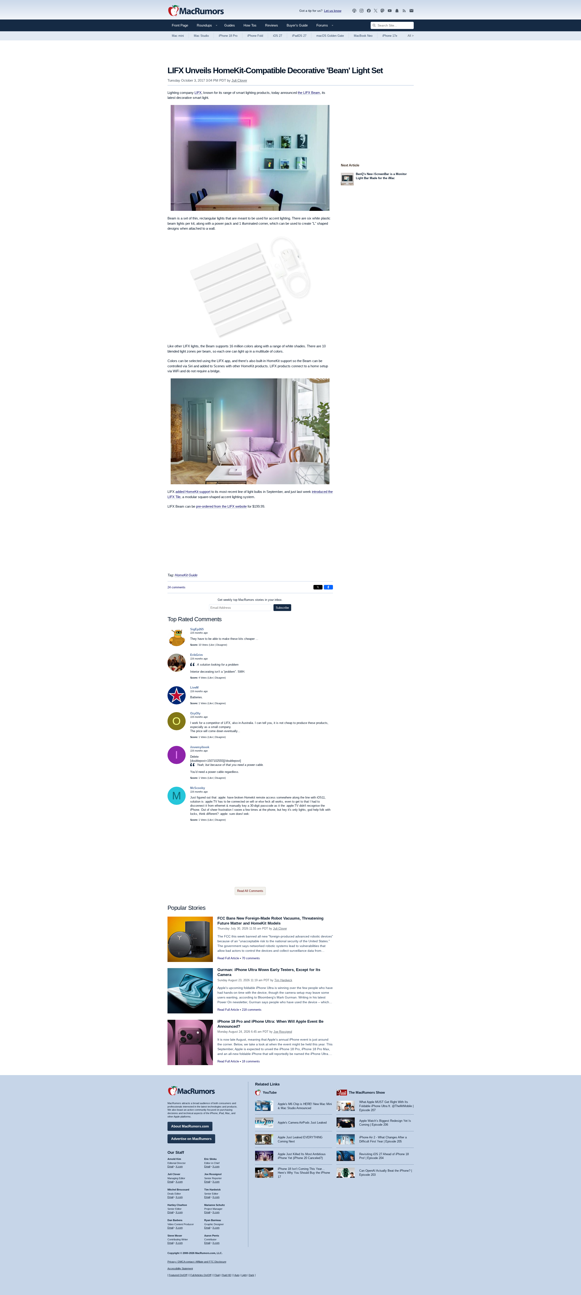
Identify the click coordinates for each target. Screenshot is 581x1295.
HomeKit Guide (186, 575)
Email (170, 1166)
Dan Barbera (174, 1220)
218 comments (251, 1009)
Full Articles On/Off (200, 1275)
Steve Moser (174, 1235)
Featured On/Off (178, 1275)
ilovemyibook (199, 747)
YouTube (270, 1092)
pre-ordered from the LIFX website (221, 506)
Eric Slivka (210, 1159)
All (411, 35)
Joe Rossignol (282, 1031)
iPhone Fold (255, 35)
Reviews (271, 25)
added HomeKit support (192, 492)
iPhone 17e (389, 35)
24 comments (176, 587)
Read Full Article (228, 958)
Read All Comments (250, 891)
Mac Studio (201, 35)
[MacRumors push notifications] (397, 10)
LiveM (194, 687)
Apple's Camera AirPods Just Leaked (302, 1122)
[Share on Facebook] (328, 587)
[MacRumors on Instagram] (361, 10)
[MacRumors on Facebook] (369, 10)
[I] (176, 763)
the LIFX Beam (309, 93)
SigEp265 (197, 629)
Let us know (332, 10)
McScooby (197, 788)
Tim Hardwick (283, 980)
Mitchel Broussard (178, 1189)
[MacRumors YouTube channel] (389, 10)
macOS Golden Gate (330, 35)
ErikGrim (196, 655)
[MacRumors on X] (375, 10)
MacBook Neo (363, 35)
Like (212, 644)
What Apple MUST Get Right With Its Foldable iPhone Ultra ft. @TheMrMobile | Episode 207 (386, 1106)
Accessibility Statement (180, 1268)
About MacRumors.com (190, 1126)
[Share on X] (318, 587)
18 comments (251, 1061)
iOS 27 (277, 35)
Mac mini (178, 35)
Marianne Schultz (214, 1205)
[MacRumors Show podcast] (354, 10)
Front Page (180, 25)
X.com (179, 1166)
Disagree (221, 644)
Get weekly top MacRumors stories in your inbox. (250, 599)
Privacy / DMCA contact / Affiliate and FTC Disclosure (196, 1261)
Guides (229, 25)
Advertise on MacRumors (191, 1139)
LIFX (198, 93)
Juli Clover (239, 80)
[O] (176, 729)
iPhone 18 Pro (228, 35)
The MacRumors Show (367, 1092)
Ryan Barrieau (212, 1220)
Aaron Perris (211, 1235)
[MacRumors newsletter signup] (411, 10)
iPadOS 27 (299, 35)
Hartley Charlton (177, 1205)
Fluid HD (226, 1275)
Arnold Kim (174, 1159)
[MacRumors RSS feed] (404, 10)
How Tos (250, 25)
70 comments (251, 958)
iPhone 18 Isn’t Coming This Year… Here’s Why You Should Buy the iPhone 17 (304, 1172)
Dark (251, 1275)
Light (244, 1275)
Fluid (217, 1275)
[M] (176, 804)
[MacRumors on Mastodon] (382, 10)
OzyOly (195, 713)
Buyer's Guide (297, 25)
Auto (236, 1275)
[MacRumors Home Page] (195, 10)
